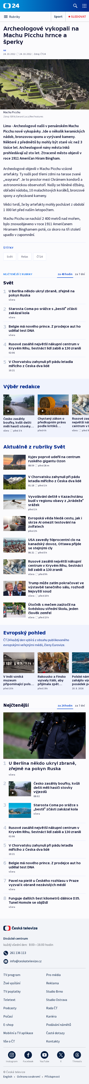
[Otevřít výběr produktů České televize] (84, 5)
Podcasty (9, 1008)
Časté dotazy (55, 1033)
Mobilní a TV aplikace (18, 1033)
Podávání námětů (58, 1025)
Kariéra (51, 1016)
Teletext (9, 1000)
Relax (24, 256)
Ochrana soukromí (28, 1076)
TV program (11, 975)
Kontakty (53, 1041)
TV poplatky (11, 991)
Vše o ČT (9, 1041)
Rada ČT (52, 1008)
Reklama (52, 983)
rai (4, 50)
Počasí (8, 1016)
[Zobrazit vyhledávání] (75, 5)
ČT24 (40, 256)
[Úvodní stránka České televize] (20, 927)
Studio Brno (54, 991)
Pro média (53, 975)
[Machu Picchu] (44, 84)
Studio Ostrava (56, 1000)
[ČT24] (11, 5)
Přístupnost (52, 1076)
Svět (10, 256)
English (7, 1076)
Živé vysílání (11, 983)
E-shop (8, 1025)
